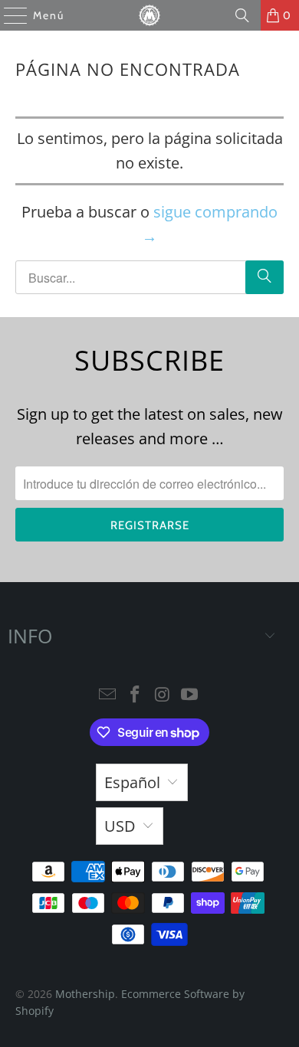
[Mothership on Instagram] (162, 695)
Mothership (85, 993)
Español (132, 782)
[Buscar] (242, 15)
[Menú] (8, 15)
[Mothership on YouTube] (190, 695)
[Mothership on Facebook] (134, 695)
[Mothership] (150, 15)
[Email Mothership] (108, 695)
